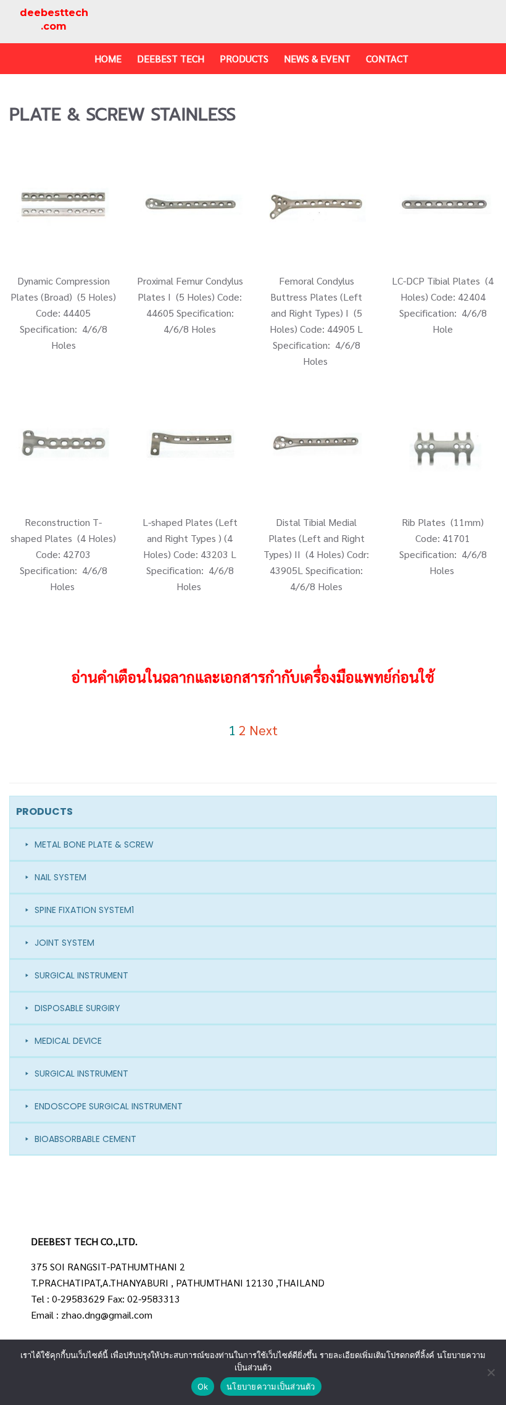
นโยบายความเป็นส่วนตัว (270, 1386)
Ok (203, 1386)
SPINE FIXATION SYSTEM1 (84, 910)
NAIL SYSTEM (60, 877)
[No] (490, 1372)
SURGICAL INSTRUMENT (81, 975)
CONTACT (387, 58)
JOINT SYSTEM (64, 942)
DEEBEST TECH (170, 58)
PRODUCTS (244, 58)
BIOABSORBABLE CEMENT (85, 1139)
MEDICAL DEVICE (68, 1041)
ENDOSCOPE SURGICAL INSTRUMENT (109, 1106)
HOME (108, 58)
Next (263, 729)
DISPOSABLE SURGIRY (77, 1008)
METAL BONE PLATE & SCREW (94, 844)
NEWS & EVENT (317, 58)
